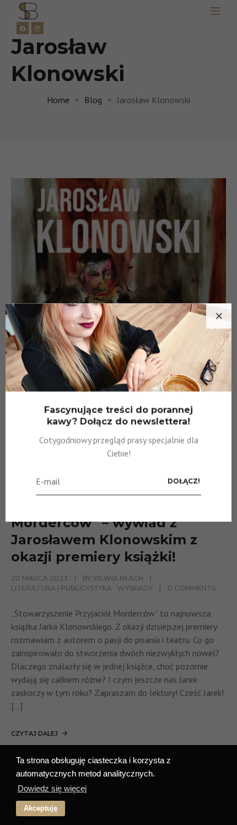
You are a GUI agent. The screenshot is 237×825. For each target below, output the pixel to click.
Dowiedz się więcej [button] (52, 788)
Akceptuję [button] (40, 808)
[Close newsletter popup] (218, 316)
